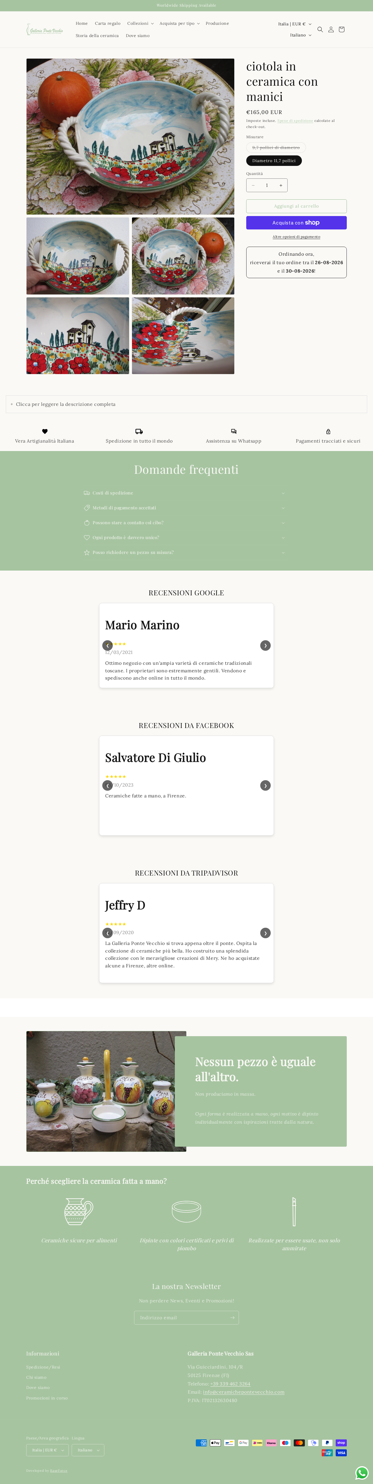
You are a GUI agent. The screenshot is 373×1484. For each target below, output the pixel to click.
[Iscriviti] (232, 1318)
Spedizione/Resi (43, 1367)
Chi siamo (36, 1377)
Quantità (254, 173)
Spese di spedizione (295, 120)
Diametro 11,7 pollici (274, 161)
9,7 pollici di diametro (279, 147)
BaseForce (58, 1471)
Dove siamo (38, 1387)
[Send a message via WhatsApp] (362, 1473)
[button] (140, 23)
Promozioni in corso (47, 1398)
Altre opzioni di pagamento (296, 236)
